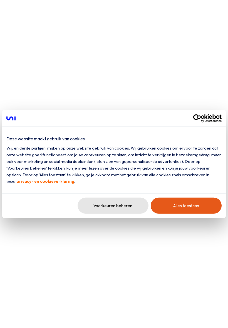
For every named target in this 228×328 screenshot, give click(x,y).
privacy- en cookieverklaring (45, 181)
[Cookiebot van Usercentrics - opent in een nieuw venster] (197, 118)
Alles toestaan (186, 205)
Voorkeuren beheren (112, 205)
